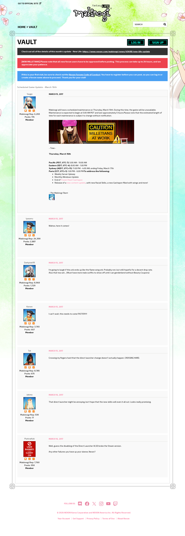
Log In (135, 42)
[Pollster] (34, 279)
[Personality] (34, 411)
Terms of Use (108, 518)
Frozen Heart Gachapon (72, 180)
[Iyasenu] (29, 227)
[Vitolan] (52, 197)
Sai (29, 350)
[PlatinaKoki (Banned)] (29, 449)
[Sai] (29, 359)
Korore (29, 306)
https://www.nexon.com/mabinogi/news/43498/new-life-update (116, 51)
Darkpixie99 (29, 262)
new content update (76, 182)
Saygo (30, 94)
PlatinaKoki (29, 438)
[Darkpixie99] (29, 271)
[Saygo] (30, 102)
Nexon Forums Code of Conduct (84, 74)
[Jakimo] (29, 403)
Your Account (64, 518)
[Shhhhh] (26, 110)
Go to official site (28, 3)
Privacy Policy (93, 518)
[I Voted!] (30, 110)
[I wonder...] (34, 110)
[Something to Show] (25, 235)
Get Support (78, 518)
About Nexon (124, 518)
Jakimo (29, 394)
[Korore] (29, 315)
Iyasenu (29, 218)
